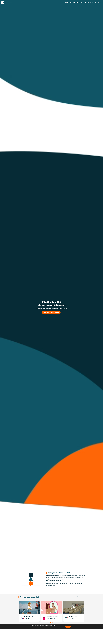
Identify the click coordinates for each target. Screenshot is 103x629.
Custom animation (51, 618)
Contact (92, 2)
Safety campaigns (74, 2)
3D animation (27, 618)
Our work (82, 2)
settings (59, 626)
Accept (68, 626)
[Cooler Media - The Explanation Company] (6, 2)
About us (87, 2)
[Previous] (17, 612)
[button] (66, 2)
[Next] (86, 612)
